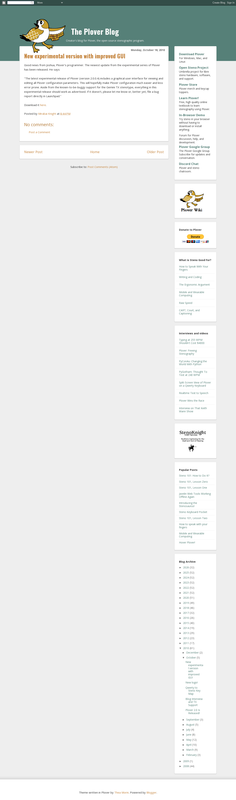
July (188, 729)
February (191, 755)
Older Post (155, 152)
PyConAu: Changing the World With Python (193, 362)
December (192, 652)
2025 (186, 572)
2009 (186, 761)
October (191, 657)
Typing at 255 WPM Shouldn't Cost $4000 (191, 341)
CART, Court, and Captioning (189, 311)
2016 (186, 618)
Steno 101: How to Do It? (194, 475)
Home (95, 152)
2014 (186, 628)
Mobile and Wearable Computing (191, 293)
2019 (186, 603)
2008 (186, 766)
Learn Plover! (189, 98)
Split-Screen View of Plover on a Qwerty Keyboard (195, 384)
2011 (186, 643)
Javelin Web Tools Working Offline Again (195, 495)
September (193, 719)
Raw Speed (185, 303)
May (189, 739)
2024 (186, 577)
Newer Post (33, 152)
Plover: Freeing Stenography (188, 352)
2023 (186, 582)
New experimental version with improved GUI (194, 669)
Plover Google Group (194, 147)
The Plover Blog (95, 31)
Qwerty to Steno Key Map (192, 691)
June (189, 734)
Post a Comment (39, 132)
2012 (186, 638)
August (190, 724)
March (190, 749)
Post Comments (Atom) (103, 167)
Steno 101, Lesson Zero (193, 481)
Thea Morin (121, 792)
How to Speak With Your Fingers (193, 268)
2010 (186, 648)
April (189, 744)
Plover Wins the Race (191, 400)
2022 (186, 587)
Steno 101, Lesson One (193, 487)
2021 (186, 592)
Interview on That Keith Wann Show (193, 409)
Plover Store (188, 85)
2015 (186, 623)
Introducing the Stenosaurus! (188, 504)
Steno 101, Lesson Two (193, 518)
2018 (186, 608)
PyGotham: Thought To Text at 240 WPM (193, 373)
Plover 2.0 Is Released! (192, 711)
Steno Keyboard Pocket (193, 512)
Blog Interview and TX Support (194, 702)
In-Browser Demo (192, 115)
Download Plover (191, 54)
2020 (186, 597)
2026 (186, 567)
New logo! (191, 682)
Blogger (151, 792)
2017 (186, 613)
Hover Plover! (187, 542)
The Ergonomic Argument (194, 284)
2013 (186, 633)
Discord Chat (189, 164)
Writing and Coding (190, 277)
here (43, 105)
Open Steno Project (194, 68)
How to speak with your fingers (193, 525)
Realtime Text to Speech (193, 393)
